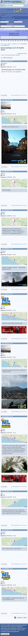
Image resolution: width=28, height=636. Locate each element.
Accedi (2, 55)
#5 (26, 248)
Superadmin (4, 63)
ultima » (25, 617)
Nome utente (3, 20)
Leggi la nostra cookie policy (13, 631)
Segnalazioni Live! (16, 43)
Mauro (2, 110)
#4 (26, 210)
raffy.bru (3, 173)
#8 (26, 416)
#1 (26, 61)
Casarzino (3, 251)
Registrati (3, 24)
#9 (26, 491)
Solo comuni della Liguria (14, 35)
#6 (26, 294)
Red (2, 493)
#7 (26, 343)
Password (16, 20)
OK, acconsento (5, 634)
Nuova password (9, 24)
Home (2, 43)
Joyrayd (3, 306)
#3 (26, 171)
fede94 (2, 581)
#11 (26, 568)
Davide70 (3, 532)
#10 (26, 530)
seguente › (20, 617)
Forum (5, 43)
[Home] (14, 2)
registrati (7, 55)
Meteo (9, 43)
